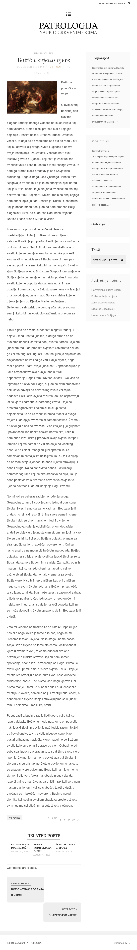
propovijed (14, 817)
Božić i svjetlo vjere (44, 60)
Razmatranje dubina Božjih (108, 68)
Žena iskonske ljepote (103, 302)
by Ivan (55, 66)
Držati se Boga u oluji (102, 308)
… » (116, 121)
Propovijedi (43, 53)
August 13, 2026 (64, 851)
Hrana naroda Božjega (103, 315)
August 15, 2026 (41, 855)
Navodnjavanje (100, 151)
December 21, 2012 (30, 66)
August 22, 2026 (19, 851)
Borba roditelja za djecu (42, 848)
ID (129, 942)
